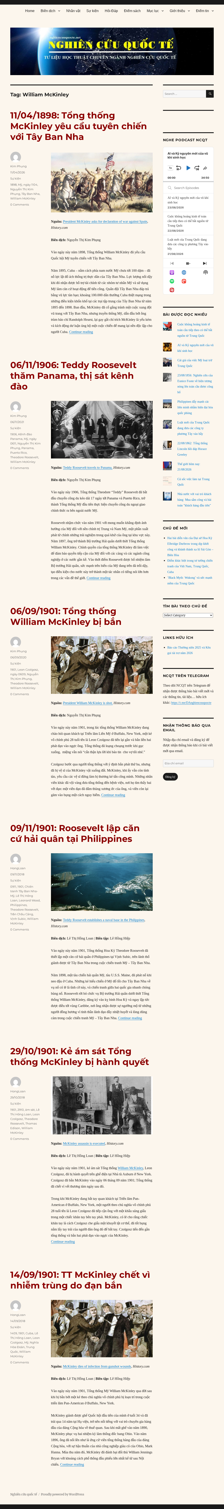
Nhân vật (73, 11)
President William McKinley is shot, (88, 703)
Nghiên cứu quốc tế (23, 1494)
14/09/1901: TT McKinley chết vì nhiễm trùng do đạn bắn (80, 1280)
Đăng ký (170, 776)
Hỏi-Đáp (111, 11)
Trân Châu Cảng (21, 914)
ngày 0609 (18, 674)
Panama (27, 448)
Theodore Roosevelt (24, 457)
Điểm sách (132, 11)
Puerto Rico (18, 452)
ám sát (30, 1109)
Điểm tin (202, 11)
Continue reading (81, 332)
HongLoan (18, 868)
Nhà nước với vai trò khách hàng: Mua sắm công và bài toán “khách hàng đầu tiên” (194, 499)
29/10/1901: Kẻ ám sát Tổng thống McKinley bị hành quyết (79, 1056)
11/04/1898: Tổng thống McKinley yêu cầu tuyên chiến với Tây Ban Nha (78, 126)
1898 (13, 184)
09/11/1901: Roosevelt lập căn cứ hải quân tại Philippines (75, 833)
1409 (13, 1333)
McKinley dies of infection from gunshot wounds (97, 1366)
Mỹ (20, 184)
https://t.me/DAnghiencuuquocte (191, 702)
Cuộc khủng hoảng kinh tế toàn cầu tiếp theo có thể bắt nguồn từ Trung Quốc (188, 221)
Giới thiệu (177, 11)
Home (30, 11)
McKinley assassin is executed (84, 1143)
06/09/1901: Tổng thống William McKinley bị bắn (66, 616)
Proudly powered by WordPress (62, 1494)
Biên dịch (48, 11)
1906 (13, 434)
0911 (13, 886)
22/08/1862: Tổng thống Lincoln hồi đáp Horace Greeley (192, 449)
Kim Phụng (18, 166)
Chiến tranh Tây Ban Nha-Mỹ (24, 891)
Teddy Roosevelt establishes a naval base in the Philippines (103, 920)
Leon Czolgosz (28, 669)
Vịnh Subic (18, 918)
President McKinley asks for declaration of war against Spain (105, 221)
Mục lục (153, 11)
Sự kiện (92, 11)
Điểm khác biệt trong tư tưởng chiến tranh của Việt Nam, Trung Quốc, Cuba (190, 566)
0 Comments (19, 204)
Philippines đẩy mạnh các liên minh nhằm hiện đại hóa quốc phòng (195, 407)
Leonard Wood (29, 900)
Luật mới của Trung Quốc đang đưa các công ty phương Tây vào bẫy (188, 244)
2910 (21, 1109)
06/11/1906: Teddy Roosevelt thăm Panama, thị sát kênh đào (73, 376)
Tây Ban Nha (30, 194)
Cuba (29, 1333)
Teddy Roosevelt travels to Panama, (87, 467)
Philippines (18, 905)
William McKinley (22, 198)
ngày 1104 (30, 184)
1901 (13, 669)
